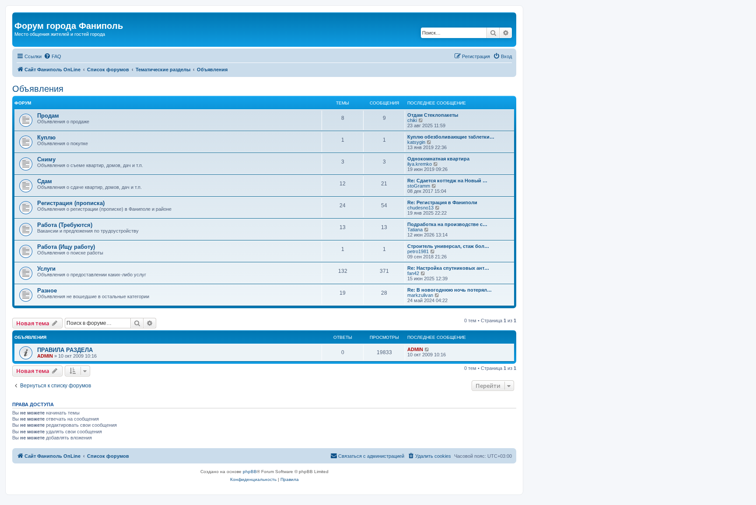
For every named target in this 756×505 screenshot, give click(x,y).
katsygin (416, 142)
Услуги (46, 268)
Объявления (37, 89)
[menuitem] (52, 56)
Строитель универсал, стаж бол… (448, 246)
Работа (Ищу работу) (66, 247)
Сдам (44, 181)
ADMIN (45, 356)
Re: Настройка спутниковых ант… (448, 268)
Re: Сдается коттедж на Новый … (447, 180)
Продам (48, 115)
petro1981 (418, 251)
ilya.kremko (419, 164)
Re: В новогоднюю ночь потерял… (449, 290)
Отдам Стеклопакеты (432, 115)
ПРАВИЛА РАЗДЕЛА (65, 350)
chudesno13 (420, 207)
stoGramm (418, 185)
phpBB (250, 471)
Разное (47, 290)
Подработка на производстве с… (447, 224)
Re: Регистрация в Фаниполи (442, 202)
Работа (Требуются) (64, 225)
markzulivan (420, 295)
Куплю (46, 137)
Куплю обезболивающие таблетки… (450, 136)
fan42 (413, 273)
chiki (412, 120)
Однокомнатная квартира (438, 158)
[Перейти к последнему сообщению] (427, 349)
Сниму (46, 159)
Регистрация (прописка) (71, 203)
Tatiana (415, 229)
